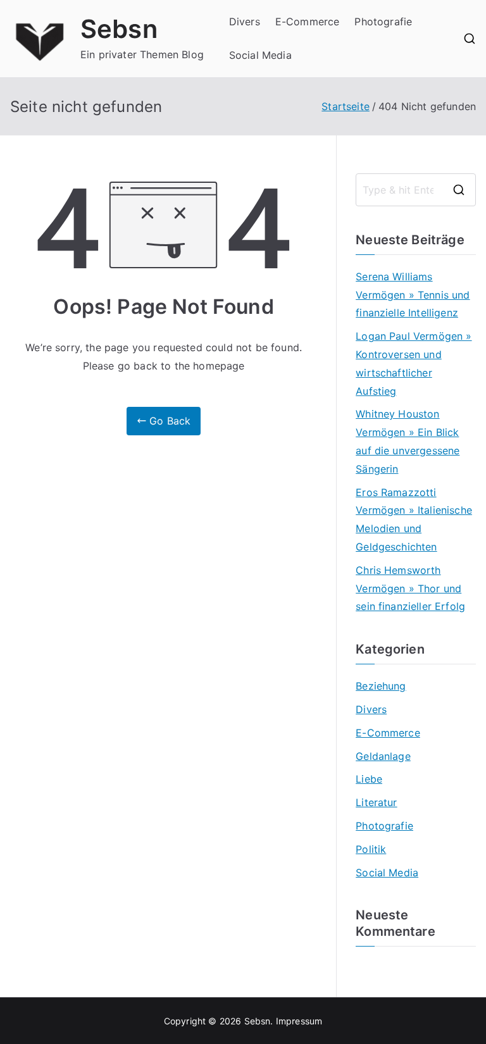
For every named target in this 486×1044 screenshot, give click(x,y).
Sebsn (119, 28)
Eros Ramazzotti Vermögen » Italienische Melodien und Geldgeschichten (414, 519)
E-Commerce (307, 21)
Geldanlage (383, 756)
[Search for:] (415, 190)
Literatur (376, 802)
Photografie (383, 21)
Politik (371, 849)
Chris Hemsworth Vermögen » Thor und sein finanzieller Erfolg (410, 588)
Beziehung (381, 686)
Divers (244, 21)
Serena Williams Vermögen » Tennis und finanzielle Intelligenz (413, 295)
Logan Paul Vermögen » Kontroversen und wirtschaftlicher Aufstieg (413, 363)
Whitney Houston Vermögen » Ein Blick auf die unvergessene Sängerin (407, 441)
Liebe (369, 779)
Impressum (299, 1021)
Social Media (260, 55)
